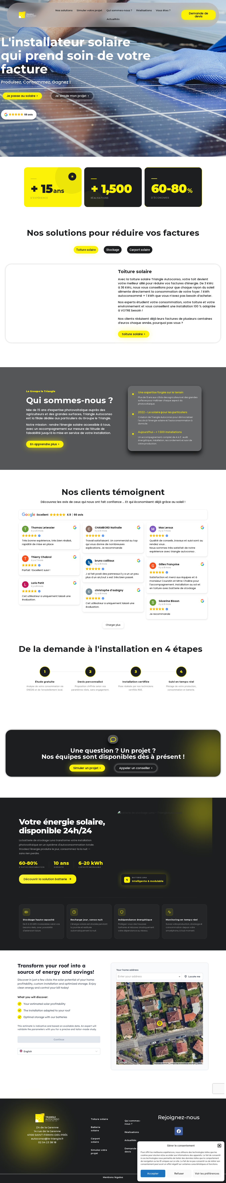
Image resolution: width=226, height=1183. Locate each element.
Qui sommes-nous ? (119, 10)
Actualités (113, 19)
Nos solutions (63, 10)
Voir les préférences (207, 1173)
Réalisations (144, 10)
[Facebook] (179, 1131)
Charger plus (113, 625)
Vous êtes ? (163, 10)
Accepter (152, 1173)
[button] (219, 1145)
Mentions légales (113, 1177)
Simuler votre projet (89, 10)
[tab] (86, 249)
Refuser (179, 1173)
